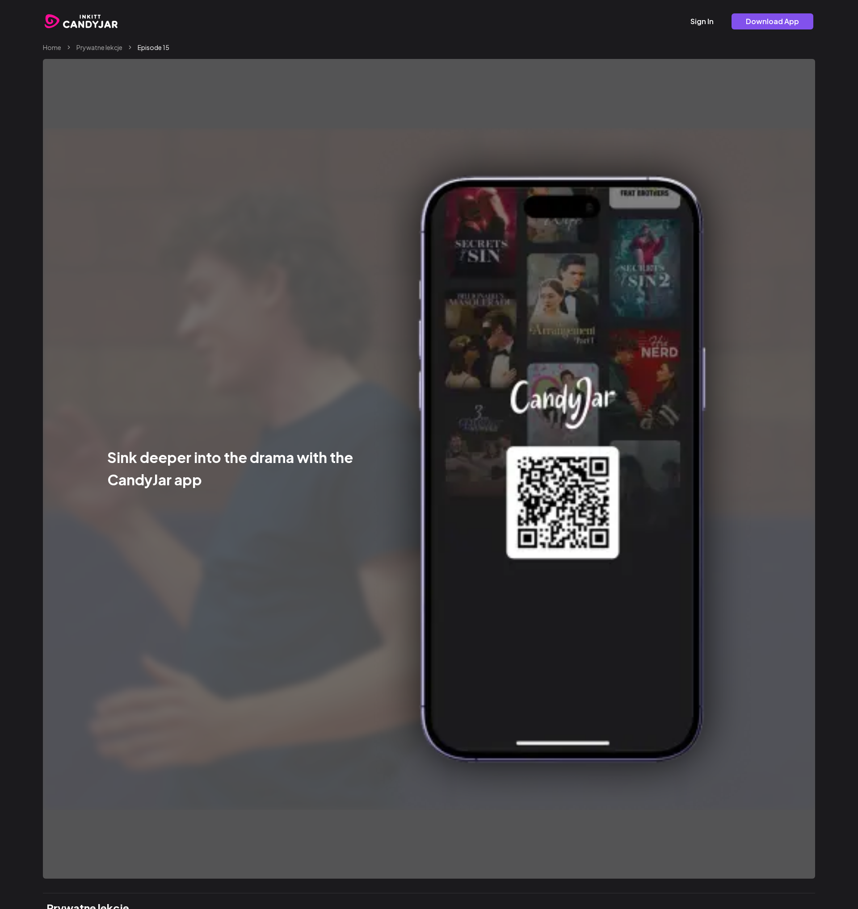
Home (52, 47)
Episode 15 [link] (153, 47)
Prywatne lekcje (99, 47)
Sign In (702, 21)
